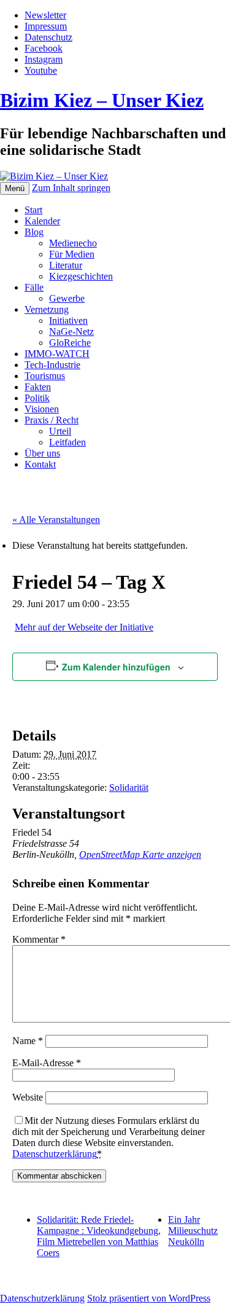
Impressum (46, 26)
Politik (37, 398)
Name (27, 1040)
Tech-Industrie (52, 364)
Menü (15, 188)
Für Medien (71, 254)
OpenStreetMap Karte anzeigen (140, 854)
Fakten (38, 387)
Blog (34, 232)
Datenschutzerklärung (54, 1154)
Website (27, 1097)
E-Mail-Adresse (46, 1063)
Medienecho (73, 243)
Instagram (44, 59)
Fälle (34, 287)
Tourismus (45, 376)
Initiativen (68, 320)
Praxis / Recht (52, 420)
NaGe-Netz (71, 331)
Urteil (60, 431)
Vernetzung (47, 309)
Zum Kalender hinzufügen (116, 667)
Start (33, 210)
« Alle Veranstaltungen (56, 519)
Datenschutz (48, 37)
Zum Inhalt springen (71, 188)
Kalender (42, 221)
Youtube (41, 70)
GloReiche (70, 342)
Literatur (65, 265)
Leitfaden (67, 442)
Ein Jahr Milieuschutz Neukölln (193, 1230)
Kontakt (40, 464)
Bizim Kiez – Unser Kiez (102, 100)
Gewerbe (67, 298)
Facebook (44, 48)
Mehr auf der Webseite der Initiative (84, 627)
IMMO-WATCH (57, 353)
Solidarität (128, 787)
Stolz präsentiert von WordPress (148, 1298)
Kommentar (39, 939)
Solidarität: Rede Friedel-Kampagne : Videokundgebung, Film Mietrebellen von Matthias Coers (99, 1236)
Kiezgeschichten (81, 276)
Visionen (42, 409)
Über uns (42, 453)
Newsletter (45, 15)
